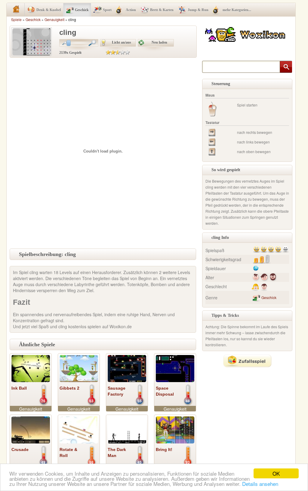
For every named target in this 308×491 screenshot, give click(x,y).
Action (131, 10)
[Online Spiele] (246, 33)
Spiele (16, 19)
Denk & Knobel (48, 10)
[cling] (31, 41)
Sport (107, 10)
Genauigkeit (54, 19)
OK (276, 473)
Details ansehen (260, 483)
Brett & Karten (162, 10)
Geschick (82, 10)
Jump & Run (198, 10)
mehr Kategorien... (237, 10)
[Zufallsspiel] (247, 360)
